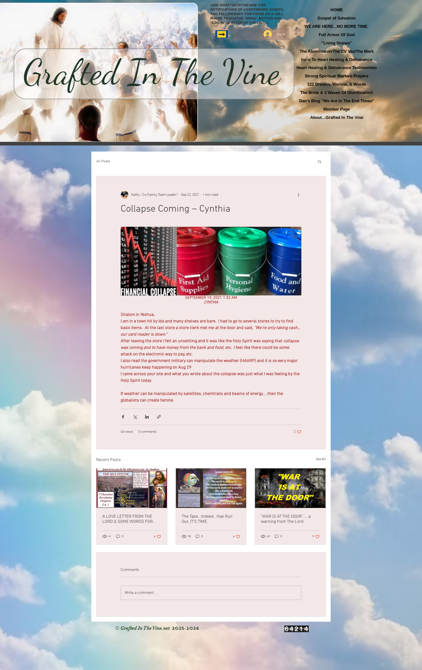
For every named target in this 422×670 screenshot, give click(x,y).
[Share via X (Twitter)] (135, 416)
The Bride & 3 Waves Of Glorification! (336, 92)
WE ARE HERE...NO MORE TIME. (337, 26)
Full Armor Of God (337, 34)
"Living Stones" (336, 43)
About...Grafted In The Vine (336, 117)
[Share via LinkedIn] (147, 416)
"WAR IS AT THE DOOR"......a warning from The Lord (286, 519)
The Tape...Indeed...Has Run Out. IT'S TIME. (207, 519)
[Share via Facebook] (123, 416)
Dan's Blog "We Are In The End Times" (336, 101)
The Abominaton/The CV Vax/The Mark (336, 51)
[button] (319, 161)
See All (321, 459)
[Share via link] (159, 416)
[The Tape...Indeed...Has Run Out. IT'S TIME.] (211, 488)
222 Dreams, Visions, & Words (336, 84)
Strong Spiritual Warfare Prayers (336, 76)
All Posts (103, 161)
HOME (336, 10)
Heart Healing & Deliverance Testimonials (336, 67)
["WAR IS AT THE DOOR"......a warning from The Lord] (290, 488)
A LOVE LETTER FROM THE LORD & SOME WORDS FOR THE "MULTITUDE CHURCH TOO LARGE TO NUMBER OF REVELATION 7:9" (130, 519)
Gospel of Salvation (336, 18)
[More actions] (298, 195)
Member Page (336, 109)
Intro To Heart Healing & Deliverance (336, 59)
